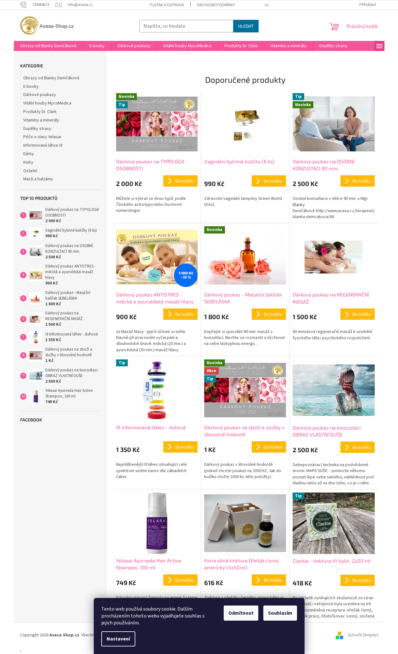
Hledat (246, 26)
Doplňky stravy (37, 129)
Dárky (28, 154)
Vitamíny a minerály (41, 120)
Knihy (28, 162)
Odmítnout (241, 613)
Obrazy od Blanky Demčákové (51, 78)
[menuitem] (48, 46)
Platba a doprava (167, 5)
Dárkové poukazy (39, 95)
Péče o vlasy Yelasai (42, 137)
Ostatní (30, 171)
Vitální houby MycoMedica (47, 103)
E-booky (31, 86)
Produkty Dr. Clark (40, 112)
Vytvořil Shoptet (363, 635)
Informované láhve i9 (42, 145)
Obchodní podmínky (216, 5)
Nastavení (118, 638)
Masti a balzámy (38, 179)
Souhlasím (280, 613)
